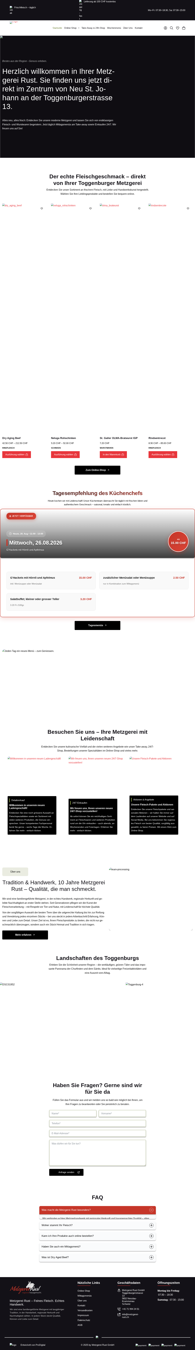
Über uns (128, 28)
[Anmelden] (165, 27)
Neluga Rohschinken (63, 438)
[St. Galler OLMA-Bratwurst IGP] (122, 318)
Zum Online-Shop (96, 470)
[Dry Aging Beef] (24, 318)
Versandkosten (85, 1310)
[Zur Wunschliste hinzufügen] (41, 208)
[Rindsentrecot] (171, 318)
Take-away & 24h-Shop (93, 28)
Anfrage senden (66, 1172)
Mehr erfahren (23, 935)
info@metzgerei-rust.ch (130, 1315)
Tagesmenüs (95, 625)
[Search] (171, 27)
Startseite (57, 28)
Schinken (56, 448)
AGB (80, 1325)
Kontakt (138, 28)
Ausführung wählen (14, 454)
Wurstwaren (106, 448)
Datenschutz (84, 1320)
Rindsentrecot (157, 438)
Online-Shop (70, 28)
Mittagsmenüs (85, 1295)
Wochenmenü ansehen (117, 689)
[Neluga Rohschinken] (73, 318)
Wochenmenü (114, 28)
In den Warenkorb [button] (111, 454)
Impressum (83, 1315)
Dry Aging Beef (11, 438)
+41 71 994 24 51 (130, 1309)
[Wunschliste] (177, 27)
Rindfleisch (8, 448)
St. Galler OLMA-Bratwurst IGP (119, 438)
